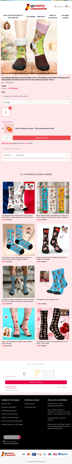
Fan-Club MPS (5, 403)
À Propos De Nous (30, 407)
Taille (3, 92)
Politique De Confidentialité (10, 417)
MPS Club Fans (6, 143)
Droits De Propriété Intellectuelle (11, 421)
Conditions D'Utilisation (8, 407)
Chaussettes (30, 16)
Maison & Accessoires (52, 16)
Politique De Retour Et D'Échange (12, 424)
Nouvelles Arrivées (65, 16)
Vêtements (41, 16)
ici (56, 412)
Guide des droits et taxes (9, 414)
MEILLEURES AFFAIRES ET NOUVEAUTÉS (13, 16)
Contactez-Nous (29, 403)
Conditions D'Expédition (8, 410)
